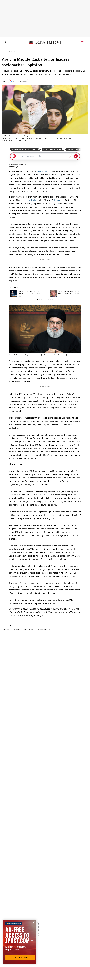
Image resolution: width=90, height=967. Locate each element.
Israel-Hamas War (44, 629)
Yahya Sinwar (29, 629)
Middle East (42, 171)
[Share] (4, 81)
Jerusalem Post (7, 52)
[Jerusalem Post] (45, 42)
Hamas (56, 200)
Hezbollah (32, 200)
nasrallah (16, 629)
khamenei (5, 629)
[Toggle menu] (5, 41)
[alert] (19, 942)
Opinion (16, 52)
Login (82, 42)
